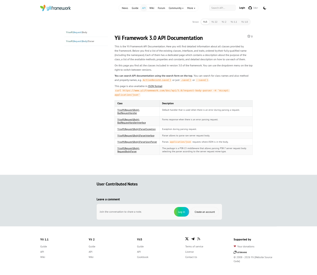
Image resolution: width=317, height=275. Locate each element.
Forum (161, 8)
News (125, 8)
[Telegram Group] (192, 238)
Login (242, 7)
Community (175, 8)
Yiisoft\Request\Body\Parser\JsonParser (137, 141)
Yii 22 (214, 21)
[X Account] (187, 238)
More (190, 8)
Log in (181, 211)
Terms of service (194, 246)
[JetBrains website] (240, 251)
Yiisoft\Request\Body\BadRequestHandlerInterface (131, 121)
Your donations (245, 246)
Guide (135, 8)
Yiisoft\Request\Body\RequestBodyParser (128, 150)
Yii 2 (224, 21)
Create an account (205, 211)
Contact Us (191, 257)
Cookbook (142, 257)
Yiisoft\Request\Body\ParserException (136, 129)
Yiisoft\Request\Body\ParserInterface (135, 135)
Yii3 (205, 21)
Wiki (151, 8)
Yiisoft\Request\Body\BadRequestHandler (128, 111)
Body (76, 32)
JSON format (155, 86)
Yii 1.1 (234, 21)
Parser (80, 41)
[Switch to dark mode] (265, 8)
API (144, 8)
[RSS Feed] (198, 238)
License (189, 251)
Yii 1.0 (244, 21)
